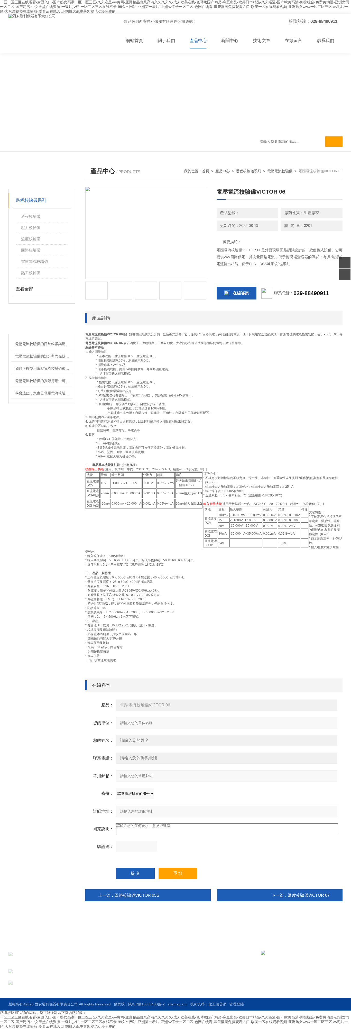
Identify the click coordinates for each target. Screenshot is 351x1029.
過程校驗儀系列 (31, 200)
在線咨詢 (241, 293)
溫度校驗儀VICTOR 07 (309, 895)
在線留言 (293, 40)
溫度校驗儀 (30, 239)
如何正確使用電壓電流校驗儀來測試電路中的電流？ (43, 368)
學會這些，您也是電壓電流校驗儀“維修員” (43, 393)
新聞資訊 (189, 964)
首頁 (205, 171)
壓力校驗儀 (30, 227)
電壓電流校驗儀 (34, 261)
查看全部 (24, 288)
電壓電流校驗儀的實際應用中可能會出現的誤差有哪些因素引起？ (43, 381)
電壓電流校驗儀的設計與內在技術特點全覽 (43, 356)
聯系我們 (325, 40)
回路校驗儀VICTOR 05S (137, 895)
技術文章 (261, 40)
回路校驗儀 (30, 250)
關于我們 (166, 40)
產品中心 (198, 40)
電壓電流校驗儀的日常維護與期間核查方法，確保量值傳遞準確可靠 (43, 344)
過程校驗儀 (30, 216)
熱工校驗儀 (30, 273)
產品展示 (145, 964)
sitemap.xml (177, 1004)
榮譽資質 (189, 973)
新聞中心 (229, 40)
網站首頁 (134, 40)
